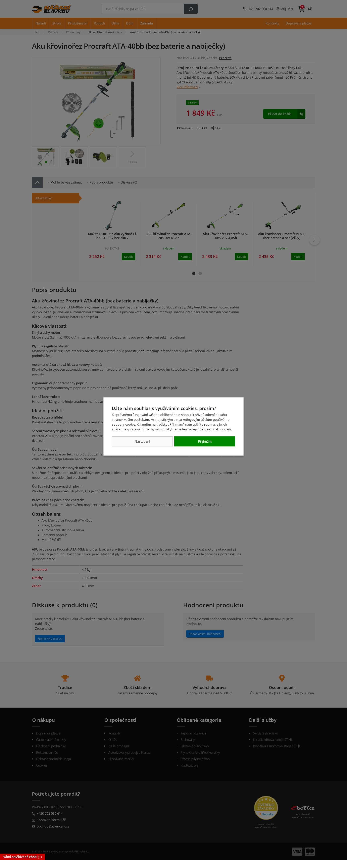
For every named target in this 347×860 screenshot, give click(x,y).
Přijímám (205, 441)
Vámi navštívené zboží (20, 857)
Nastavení (142, 441)
